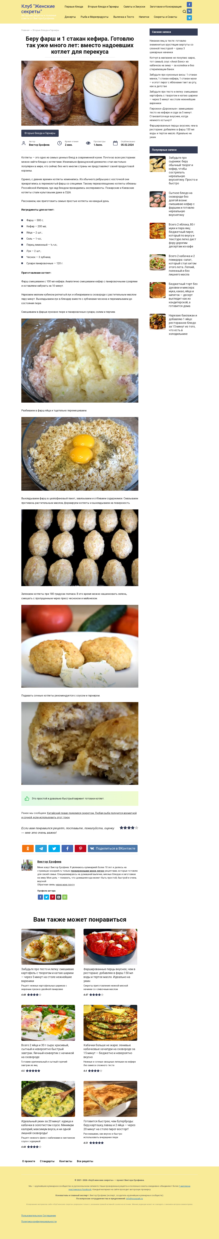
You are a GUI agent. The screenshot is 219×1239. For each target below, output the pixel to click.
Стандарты (47, 1161)
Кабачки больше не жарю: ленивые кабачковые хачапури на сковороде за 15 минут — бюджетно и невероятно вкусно (109, 1051)
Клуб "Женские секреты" (38, 8)
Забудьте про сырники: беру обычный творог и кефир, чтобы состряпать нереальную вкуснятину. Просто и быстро (183, 170)
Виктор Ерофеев (49, 861)
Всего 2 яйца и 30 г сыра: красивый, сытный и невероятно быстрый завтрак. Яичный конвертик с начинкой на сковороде (47, 1051)
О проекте (28, 1161)
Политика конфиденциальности (39, 1221)
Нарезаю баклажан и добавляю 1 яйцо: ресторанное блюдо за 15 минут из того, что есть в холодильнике (183, 324)
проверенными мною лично (87, 871)
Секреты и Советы (165, 16)
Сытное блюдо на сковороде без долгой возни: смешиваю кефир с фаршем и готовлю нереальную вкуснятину (182, 204)
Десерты (70, 16)
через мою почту (65, 884)
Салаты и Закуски (134, 6)
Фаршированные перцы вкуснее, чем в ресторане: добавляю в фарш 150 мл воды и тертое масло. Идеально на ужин (109, 975)
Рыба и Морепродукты (95, 16)
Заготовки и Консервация (165, 6)
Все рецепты (85, 1161)
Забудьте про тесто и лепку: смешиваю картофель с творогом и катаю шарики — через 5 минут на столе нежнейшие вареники (47, 975)
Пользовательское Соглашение (38, 1215)
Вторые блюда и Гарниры (103, 6)
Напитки (144, 16)
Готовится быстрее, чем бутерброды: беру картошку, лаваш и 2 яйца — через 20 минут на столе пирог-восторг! (109, 1125)
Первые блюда (74, 6)
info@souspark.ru (134, 1198)
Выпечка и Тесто (123, 16)
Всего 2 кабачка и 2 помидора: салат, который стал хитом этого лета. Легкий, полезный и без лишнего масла (182, 265)
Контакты (65, 1161)
